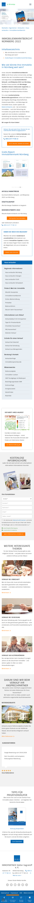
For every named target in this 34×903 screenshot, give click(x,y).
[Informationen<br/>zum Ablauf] (13, 897)
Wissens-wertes (30, 901)
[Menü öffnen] (30, 4)
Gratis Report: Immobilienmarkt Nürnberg (18, 58)
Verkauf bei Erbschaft (11, 579)
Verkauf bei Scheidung (11, 617)
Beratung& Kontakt (21, 901)
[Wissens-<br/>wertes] (30, 897)
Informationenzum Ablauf (13, 901)
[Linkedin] (22, 884)
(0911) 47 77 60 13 (10, 225)
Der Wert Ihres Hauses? (14, 412)
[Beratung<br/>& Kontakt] (21, 897)
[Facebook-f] (7, 884)
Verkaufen (21, 28)
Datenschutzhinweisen (19, 520)
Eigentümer (13, 28)
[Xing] (19, 884)
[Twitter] (11, 884)
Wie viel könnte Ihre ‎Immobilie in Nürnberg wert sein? (15, 54)
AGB (21, 893)
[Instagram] (26, 884)
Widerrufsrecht (28, 893)
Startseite (5, 28)
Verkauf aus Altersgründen (13, 655)
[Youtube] (15, 884)
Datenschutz (5, 893)
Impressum (14, 893)
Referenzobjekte (8, 703)
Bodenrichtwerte (7, 107)
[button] (8, 770)
